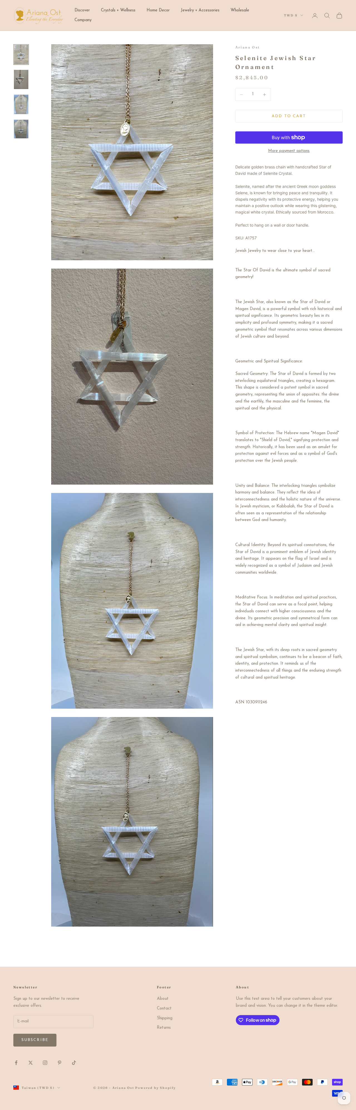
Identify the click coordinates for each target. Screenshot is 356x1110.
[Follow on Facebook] (16, 1062)
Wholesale (240, 10)
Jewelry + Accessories (200, 10)
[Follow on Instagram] (45, 1062)
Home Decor (158, 10)
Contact (164, 1008)
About (163, 999)
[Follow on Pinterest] (59, 1062)
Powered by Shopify (155, 1088)
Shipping (164, 1018)
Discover (82, 10)
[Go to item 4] (21, 129)
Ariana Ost (247, 47)
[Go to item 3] (21, 104)
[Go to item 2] (21, 79)
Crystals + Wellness (118, 10)
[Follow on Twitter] (30, 1062)
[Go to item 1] (21, 54)
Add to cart (289, 116)
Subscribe (34, 1040)
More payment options (289, 151)
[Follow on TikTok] (74, 1062)
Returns (164, 1028)
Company (83, 20)
